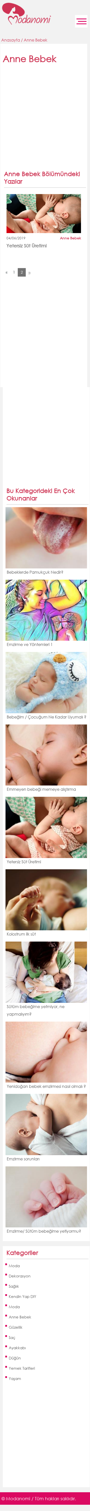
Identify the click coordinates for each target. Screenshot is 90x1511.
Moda (14, 1265)
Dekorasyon (19, 1275)
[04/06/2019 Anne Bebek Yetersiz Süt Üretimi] (43, 213)
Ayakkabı (17, 1347)
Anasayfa (10, 40)
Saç (12, 1337)
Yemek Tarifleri (22, 1368)
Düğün (15, 1357)
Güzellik (15, 1327)
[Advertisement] (45, 120)
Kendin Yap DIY (22, 1296)
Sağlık (14, 1286)
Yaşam (15, 1378)
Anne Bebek (35, 40)
